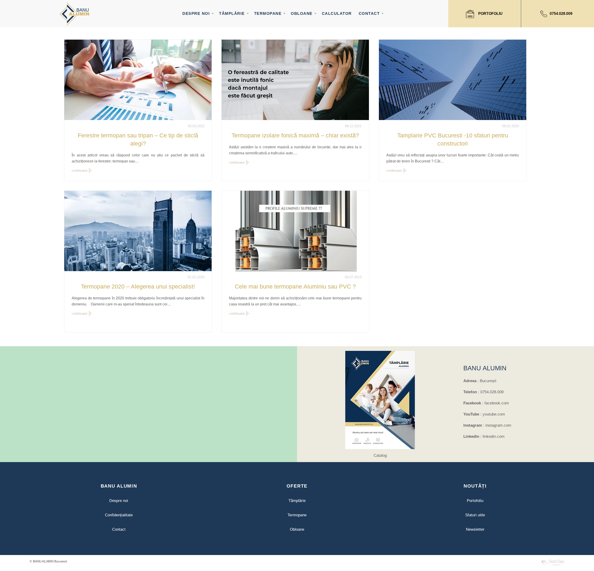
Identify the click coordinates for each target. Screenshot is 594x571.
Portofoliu (475, 500)
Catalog (380, 455)
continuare (79, 170)
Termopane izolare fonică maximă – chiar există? (295, 135)
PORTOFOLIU (490, 14)
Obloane (297, 529)
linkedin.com (493, 436)
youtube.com (494, 414)
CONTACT (369, 13)
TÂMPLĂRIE (232, 13)
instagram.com (498, 425)
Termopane (297, 515)
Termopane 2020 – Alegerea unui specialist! (138, 286)
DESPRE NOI (196, 13)
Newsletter (475, 529)
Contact (119, 529)
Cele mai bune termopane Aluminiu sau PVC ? (295, 286)
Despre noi (118, 500)
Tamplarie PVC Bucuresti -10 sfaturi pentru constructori (452, 139)
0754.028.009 (561, 14)
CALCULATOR (337, 13)
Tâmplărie (297, 500)
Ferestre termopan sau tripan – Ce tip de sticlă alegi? (138, 139)
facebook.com (496, 403)
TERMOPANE (268, 13)
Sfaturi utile (475, 515)
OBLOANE (302, 13)
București (488, 381)
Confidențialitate (119, 515)
